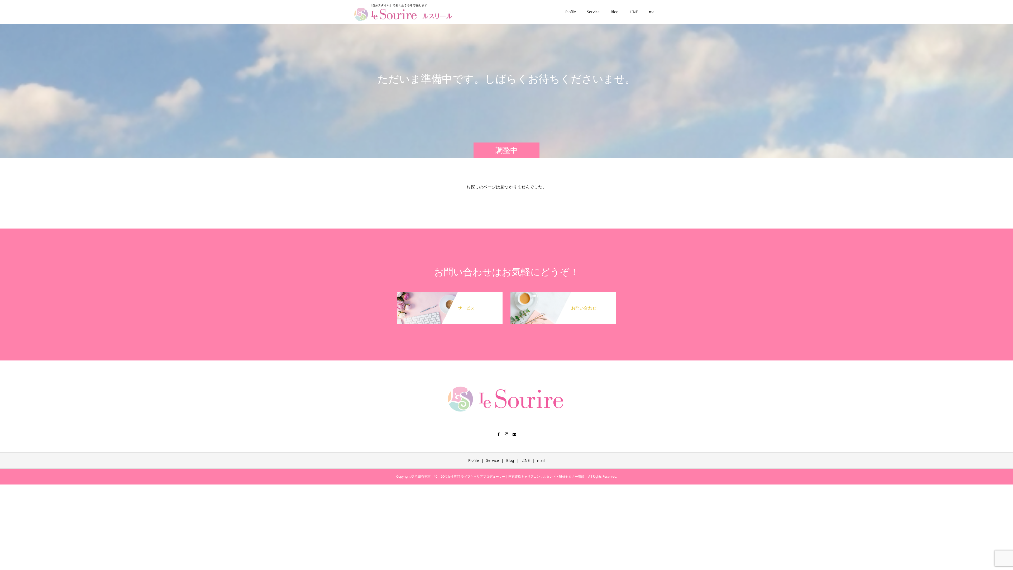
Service (593, 11)
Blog (615, 11)
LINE (634, 11)
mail (653, 11)
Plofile (570, 11)
